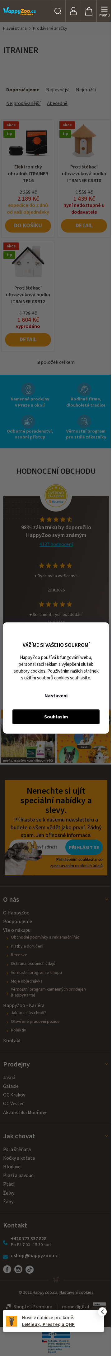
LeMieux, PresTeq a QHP (48, 1324)
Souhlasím (56, 716)
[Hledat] (57, 11)
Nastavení (56, 695)
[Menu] (104, 11)
